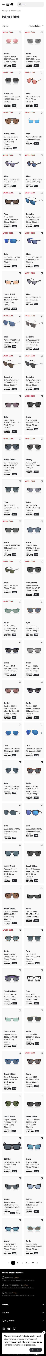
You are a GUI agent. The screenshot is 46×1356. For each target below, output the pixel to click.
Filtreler (5, 26)
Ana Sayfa (5, 11)
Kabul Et (35, 1350)
